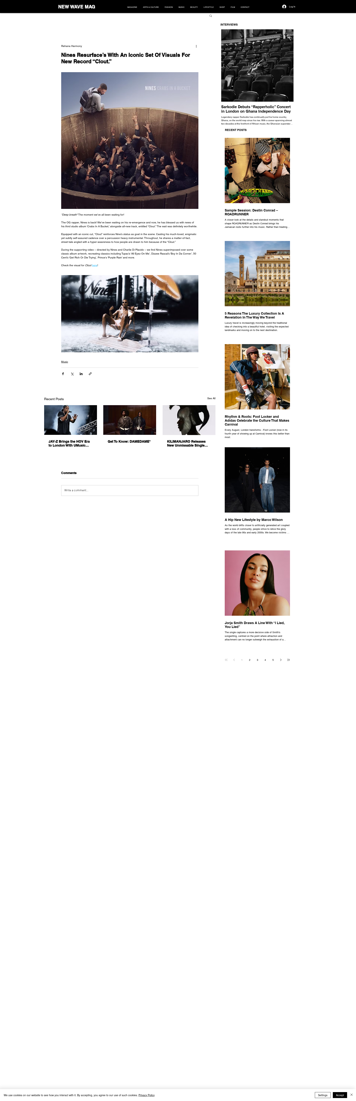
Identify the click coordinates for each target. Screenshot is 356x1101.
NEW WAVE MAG (76, 6)
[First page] (226, 660)
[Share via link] (90, 373)
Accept (340, 1095)
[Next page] (280, 660)
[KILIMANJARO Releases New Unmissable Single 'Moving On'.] (189, 420)
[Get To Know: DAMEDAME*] (129, 420)
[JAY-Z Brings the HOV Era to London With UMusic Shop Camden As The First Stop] (70, 420)
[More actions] (196, 46)
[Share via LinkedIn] (81, 373)
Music (64, 361)
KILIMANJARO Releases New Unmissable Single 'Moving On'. (186, 443)
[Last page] (288, 660)
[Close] (351, 1095)
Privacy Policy (147, 1095)
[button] (210, 15)
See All (211, 398)
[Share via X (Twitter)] (72, 373)
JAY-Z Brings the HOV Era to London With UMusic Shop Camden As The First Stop (70, 443)
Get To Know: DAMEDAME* (129, 441)
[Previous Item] (228, 65)
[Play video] (129, 313)
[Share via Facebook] (63, 373)
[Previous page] (234, 660)
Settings (322, 1095)
